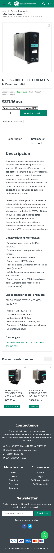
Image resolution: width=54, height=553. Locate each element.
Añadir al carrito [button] (12, 406)
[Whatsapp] (9, 3)
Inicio (4, 11)
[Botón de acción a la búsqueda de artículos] (43, 3)
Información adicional (37, 141)
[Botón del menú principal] (4, 3)
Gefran (12, 94)
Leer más (34, 406)
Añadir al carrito (33, 112)
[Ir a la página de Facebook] (24, 526)
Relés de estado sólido (12, 14)
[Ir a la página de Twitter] (30, 526)
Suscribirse (42, 513)
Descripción (14, 138)
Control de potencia (19, 11)
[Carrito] (49, 3)
